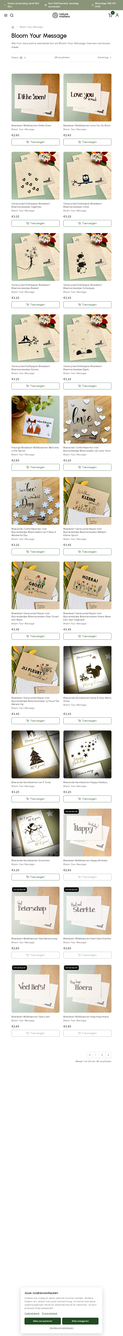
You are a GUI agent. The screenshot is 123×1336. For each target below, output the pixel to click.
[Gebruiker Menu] (117, 15)
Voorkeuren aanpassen (62, 1328)
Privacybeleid (49, 1313)
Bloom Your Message (31, 27)
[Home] (13, 27)
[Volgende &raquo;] (108, 1055)
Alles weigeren (80, 1321)
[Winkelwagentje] (110, 15)
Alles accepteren (42, 1321)
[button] (90, 1055)
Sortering (103, 57)
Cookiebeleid (32, 1313)
